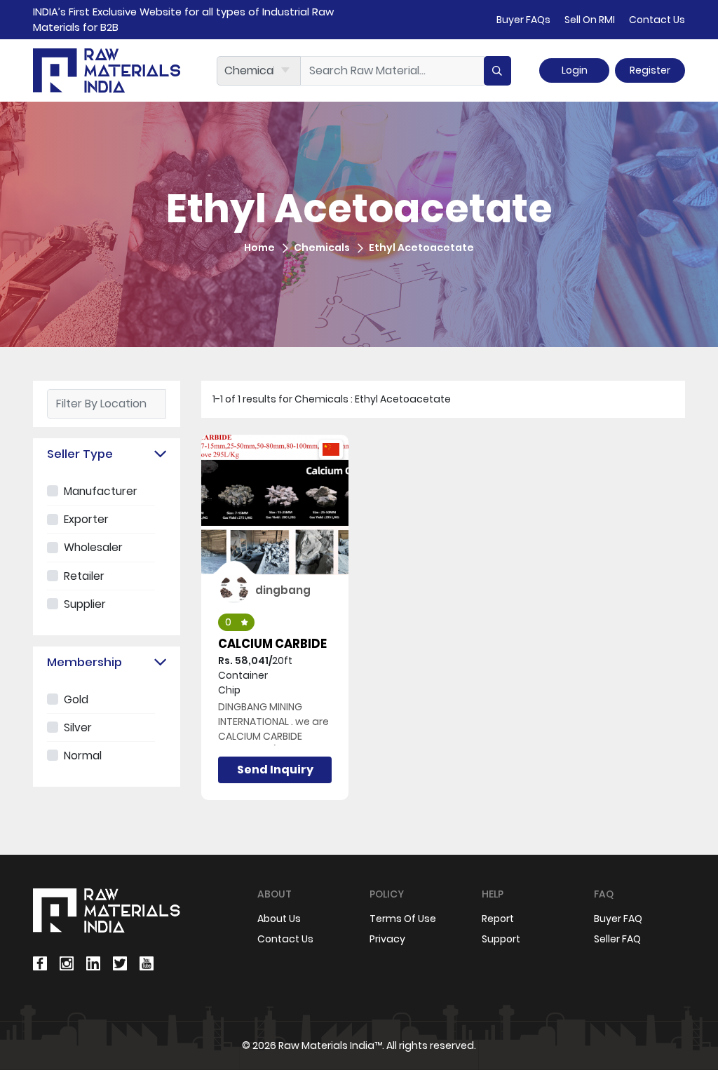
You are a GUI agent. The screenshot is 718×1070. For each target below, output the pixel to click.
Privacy (387, 939)
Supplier (85, 604)
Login (575, 70)
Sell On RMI (589, 20)
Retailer (84, 576)
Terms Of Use (403, 919)
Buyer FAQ (618, 919)
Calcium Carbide (272, 644)
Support (501, 939)
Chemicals (322, 248)
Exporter (86, 519)
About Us (279, 919)
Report (498, 919)
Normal (83, 755)
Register (650, 70)
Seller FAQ (617, 939)
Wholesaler (93, 547)
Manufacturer (100, 491)
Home (259, 248)
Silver (78, 727)
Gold (76, 699)
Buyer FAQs (523, 20)
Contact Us (657, 20)
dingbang (283, 590)
